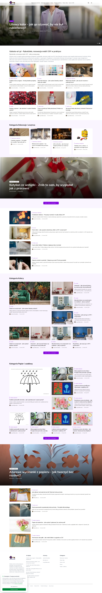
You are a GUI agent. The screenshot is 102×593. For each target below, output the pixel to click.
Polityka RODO (36, 585)
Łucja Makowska (46, 562)
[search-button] (88, 2)
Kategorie (62, 555)
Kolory (51, 2)
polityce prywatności (18, 583)
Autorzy (45, 555)
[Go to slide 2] (98, 43)
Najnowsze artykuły (35, 2)
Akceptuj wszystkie (14, 589)
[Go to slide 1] (97, 43)
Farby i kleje (65, 2)
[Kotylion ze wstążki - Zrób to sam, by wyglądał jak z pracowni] (51, 177)
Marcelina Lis (11, 34)
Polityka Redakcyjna (44, 585)
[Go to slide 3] (99, 43)
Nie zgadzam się (14, 586)
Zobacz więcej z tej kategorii (50, 203)
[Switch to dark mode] (91, 3)
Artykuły (28, 555)
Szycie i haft (71, 2)
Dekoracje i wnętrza (45, 2)
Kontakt (31, 585)
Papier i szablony (58, 2)
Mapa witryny (51, 585)
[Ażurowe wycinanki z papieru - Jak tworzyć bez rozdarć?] (51, 465)
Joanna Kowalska (12, 191)
